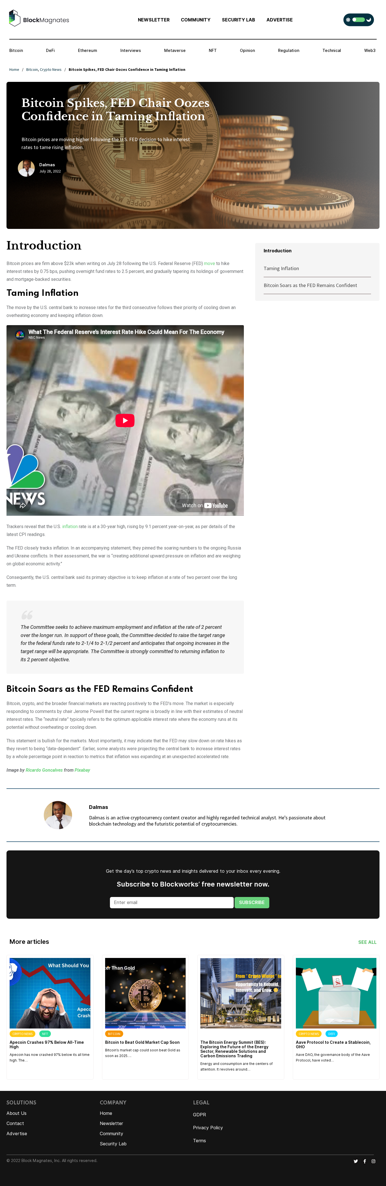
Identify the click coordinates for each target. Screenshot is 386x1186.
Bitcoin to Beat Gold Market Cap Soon (142, 1042)
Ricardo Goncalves (44, 770)
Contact (15, 1123)
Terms (199, 1140)
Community (111, 1133)
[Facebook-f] (364, 1161)
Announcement (216, 1034)
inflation (70, 526)
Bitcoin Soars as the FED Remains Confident (310, 285)
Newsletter (111, 1123)
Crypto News (51, 69)
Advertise (16, 1133)
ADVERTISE (279, 20)
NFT (213, 50)
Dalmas (47, 164)
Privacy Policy (208, 1127)
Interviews (130, 50)
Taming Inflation (281, 268)
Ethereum (87, 50)
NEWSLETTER (154, 20)
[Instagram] (373, 1161)
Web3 (370, 50)
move (209, 263)
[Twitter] (355, 1161)
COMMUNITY (196, 20)
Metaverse (175, 50)
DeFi (50, 50)
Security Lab (113, 1143)
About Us (16, 1113)
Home (14, 69)
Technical (331, 50)
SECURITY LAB (238, 20)
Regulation (288, 50)
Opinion (247, 50)
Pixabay (82, 770)
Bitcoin (16, 50)
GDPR (199, 1114)
